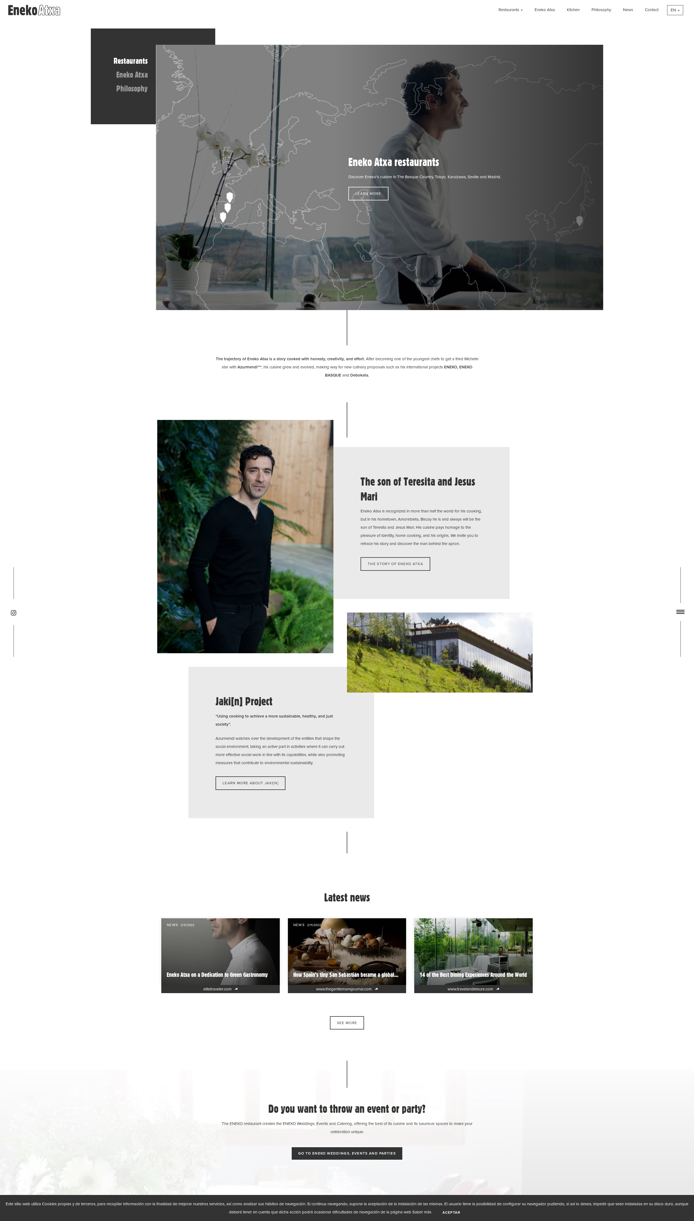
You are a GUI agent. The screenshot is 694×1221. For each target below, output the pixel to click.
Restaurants (509, 10)
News (628, 10)
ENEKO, (451, 367)
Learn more (368, 193)
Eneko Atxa (545, 10)
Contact (651, 10)
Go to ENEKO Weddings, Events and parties (347, 1153)
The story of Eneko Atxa (395, 563)
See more (347, 1022)
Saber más (421, 1212)
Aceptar (451, 1212)
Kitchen (573, 10)
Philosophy (601, 10)
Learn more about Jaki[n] (250, 783)
